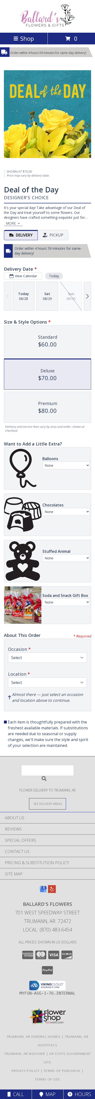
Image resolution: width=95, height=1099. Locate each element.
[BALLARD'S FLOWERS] (47, 25)
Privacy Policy (25, 1071)
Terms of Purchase (62, 1071)
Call (17, 1094)
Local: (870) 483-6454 (47, 929)
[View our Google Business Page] (43, 891)
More (11, 223)
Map (49, 1094)
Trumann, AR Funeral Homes (34, 1036)
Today (54, 276)
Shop (27, 38)
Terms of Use (47, 1079)
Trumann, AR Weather (24, 1053)
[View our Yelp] (52, 891)
